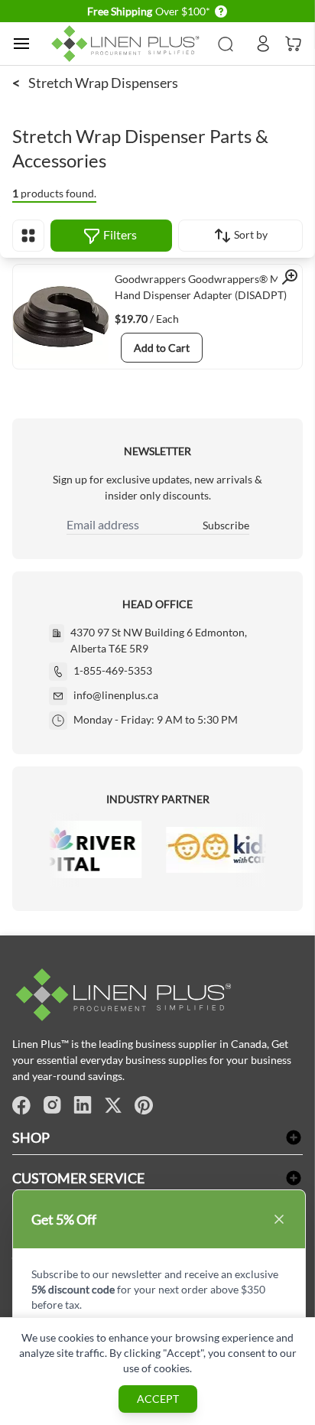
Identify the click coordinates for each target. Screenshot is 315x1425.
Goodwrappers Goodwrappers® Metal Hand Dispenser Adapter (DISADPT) (206, 286)
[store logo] (127, 43)
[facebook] (21, 1105)
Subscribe (226, 525)
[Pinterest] (144, 1105)
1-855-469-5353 (112, 670)
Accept (158, 1398)
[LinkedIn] (82, 1105)
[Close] (279, 1219)
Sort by (250, 234)
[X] (113, 1105)
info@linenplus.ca (115, 694)
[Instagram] (52, 1105)
